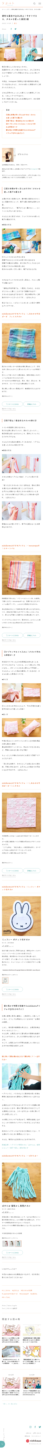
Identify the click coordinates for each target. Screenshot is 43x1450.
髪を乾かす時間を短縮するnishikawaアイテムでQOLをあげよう (21, 131)
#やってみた (6, 1297)
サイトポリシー (36, 1436)
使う (8, 9)
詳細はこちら (31, 404)
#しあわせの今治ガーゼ (10, 1294)
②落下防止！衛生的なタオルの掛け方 (20, 121)
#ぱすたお (15, 1290)
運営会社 (27, 1436)
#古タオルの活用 (26, 1290)
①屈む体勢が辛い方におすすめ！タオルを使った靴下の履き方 (21, 116)
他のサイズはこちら (9, 994)
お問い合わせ (37, 1433)
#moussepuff (24, 1294)
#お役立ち (33, 1294)
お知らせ (28, 1433)
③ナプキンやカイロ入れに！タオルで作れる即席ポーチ (21, 125)
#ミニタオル (6, 1290)
